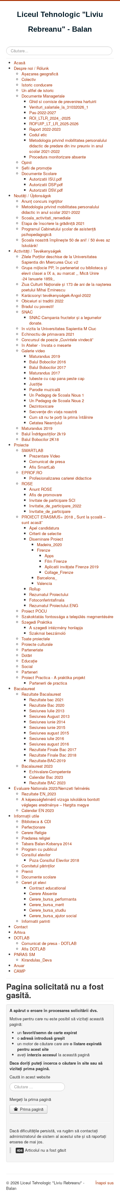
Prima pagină (31, 1109)
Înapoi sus (104, 1183)
